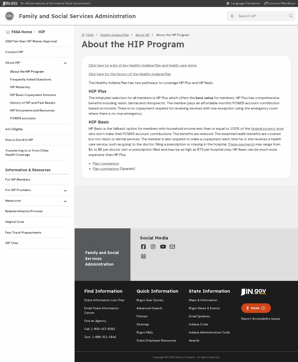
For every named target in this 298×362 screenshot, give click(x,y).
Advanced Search (149, 308)
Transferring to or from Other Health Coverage (27, 153)
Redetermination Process (24, 211)
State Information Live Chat (104, 300)
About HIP (12, 63)
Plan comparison (106, 163)
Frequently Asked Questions (30, 79)
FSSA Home (22, 32)
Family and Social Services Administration (77, 15)
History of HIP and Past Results (32, 103)
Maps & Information (203, 300)
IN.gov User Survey (150, 300)
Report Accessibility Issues (260, 319)
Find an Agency (95, 321)
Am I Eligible (14, 129)
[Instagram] (153, 246)
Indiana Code (198, 324)
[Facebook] (143, 246)
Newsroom (13, 201)
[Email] (172, 246)
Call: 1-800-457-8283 (99, 329)
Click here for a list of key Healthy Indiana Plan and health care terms (143, 65)
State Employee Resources (156, 340)
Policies (142, 316)
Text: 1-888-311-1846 (100, 337)
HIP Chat (11, 243)
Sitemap (143, 324)
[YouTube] (162, 246)
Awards (194, 340)
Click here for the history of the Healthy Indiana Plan (130, 74)
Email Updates (199, 316)
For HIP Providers (18, 190)
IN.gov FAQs (145, 332)
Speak (255, 308)
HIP (41, 32)
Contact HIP (14, 52)
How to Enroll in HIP (19, 140)
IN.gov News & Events (204, 308)
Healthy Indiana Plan (114, 35)
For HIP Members (17, 179)
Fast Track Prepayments (23, 232)
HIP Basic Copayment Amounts (33, 95)
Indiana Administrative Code (209, 332)
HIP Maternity (20, 87)
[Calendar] (143, 256)
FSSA (90, 35)
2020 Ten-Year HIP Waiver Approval (31, 41)
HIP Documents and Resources (32, 110)
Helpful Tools (14, 222)
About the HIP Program (27, 71)
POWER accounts (23, 118)
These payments (241, 144)
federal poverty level (267, 128)
